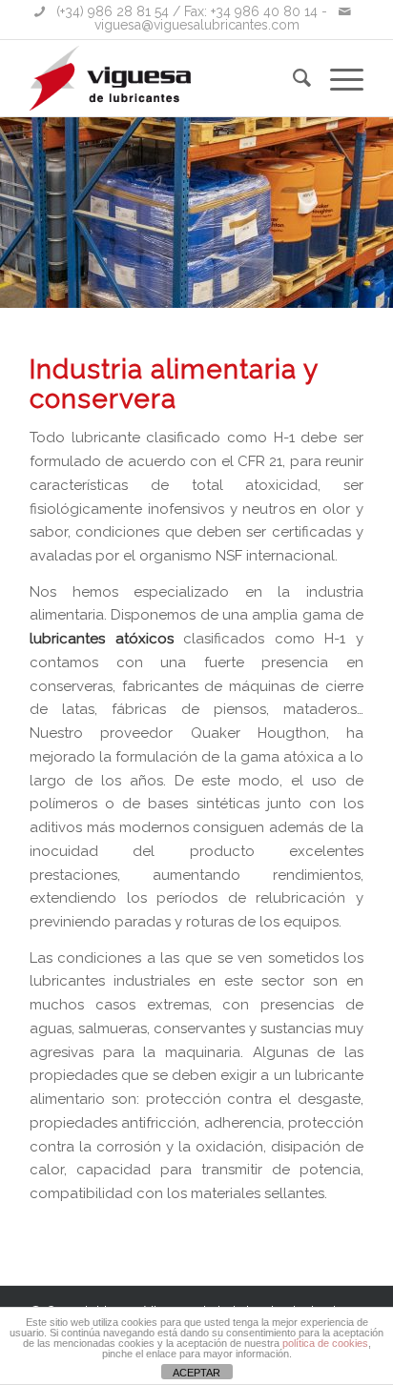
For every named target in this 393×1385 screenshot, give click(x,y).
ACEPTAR (196, 1372)
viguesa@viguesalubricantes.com (197, 24)
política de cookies (325, 1343)
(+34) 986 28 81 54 (112, 11)
